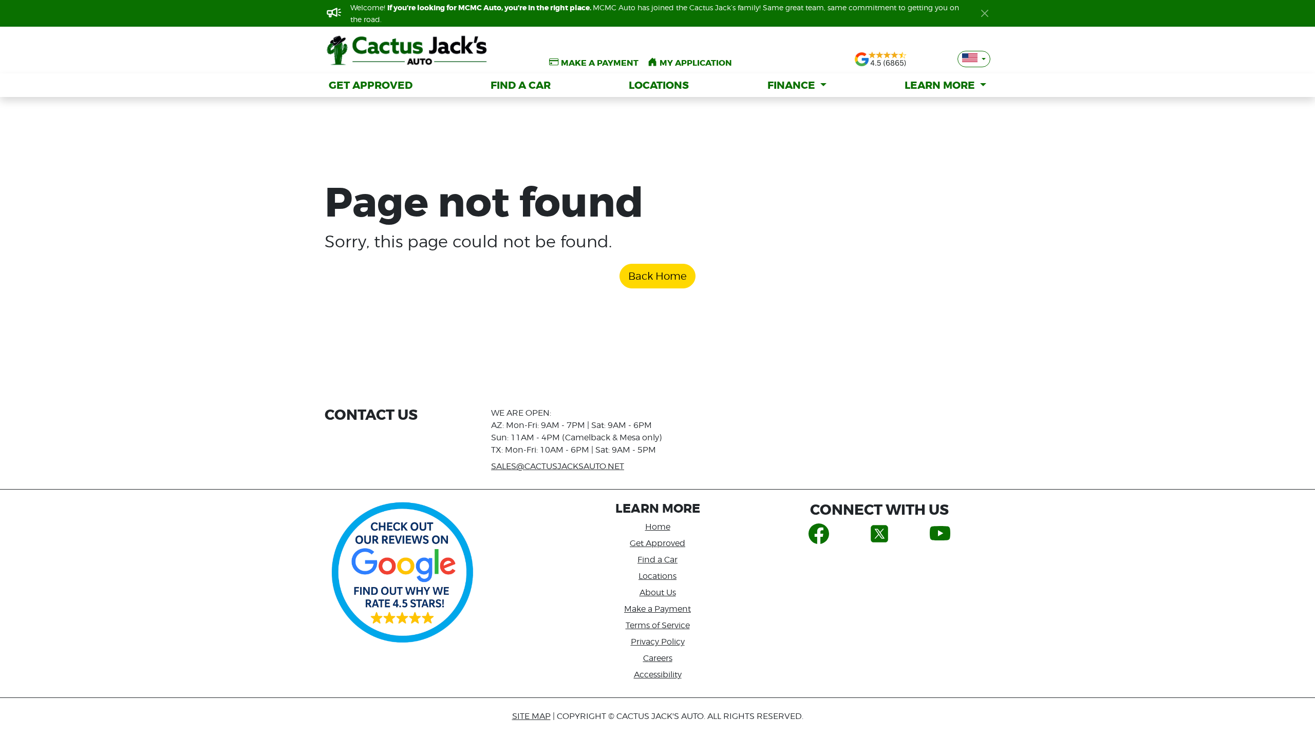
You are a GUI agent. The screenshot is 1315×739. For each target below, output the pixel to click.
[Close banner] (984, 13)
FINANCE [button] (792, 85)
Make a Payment (657, 609)
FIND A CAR (521, 85)
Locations (657, 576)
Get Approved (657, 543)
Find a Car (657, 560)
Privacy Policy (658, 642)
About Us (658, 592)
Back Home (657, 276)
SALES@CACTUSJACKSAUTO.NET (557, 466)
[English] (973, 59)
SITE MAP (531, 716)
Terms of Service (658, 625)
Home (657, 527)
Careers (657, 658)
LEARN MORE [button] (941, 85)
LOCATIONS (659, 85)
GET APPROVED (370, 85)
